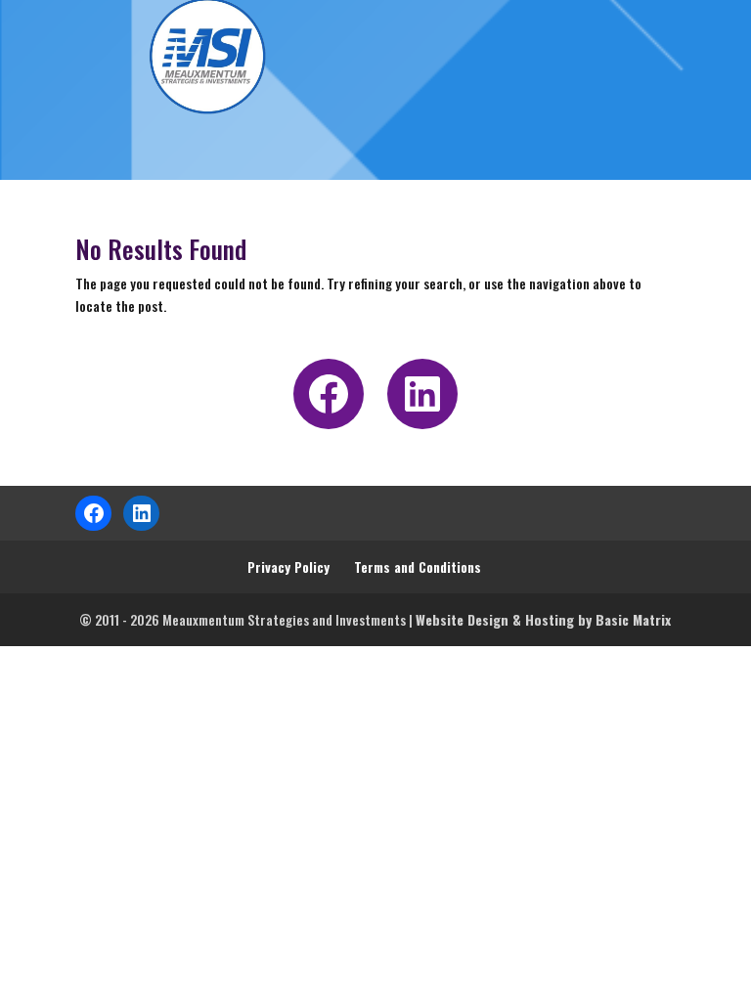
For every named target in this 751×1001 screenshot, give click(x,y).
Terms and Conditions (417, 566)
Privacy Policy (288, 566)
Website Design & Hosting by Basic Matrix (543, 619)
